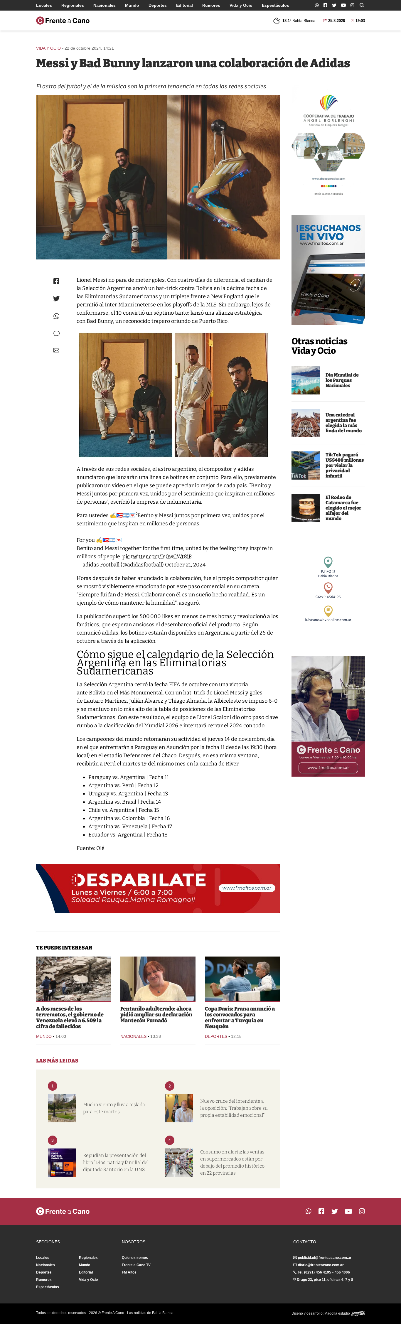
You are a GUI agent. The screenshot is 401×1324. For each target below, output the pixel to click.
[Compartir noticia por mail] (56, 350)
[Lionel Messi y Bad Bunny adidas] (158, 177)
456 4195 (323, 1272)
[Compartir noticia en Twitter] (56, 298)
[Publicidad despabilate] (158, 888)
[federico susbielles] (179, 1108)
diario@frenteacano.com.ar (321, 1265)
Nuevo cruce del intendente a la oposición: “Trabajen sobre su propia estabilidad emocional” (234, 1108)
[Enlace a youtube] (343, 5)
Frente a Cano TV (136, 1265)
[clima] (62, 1108)
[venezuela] (73, 979)
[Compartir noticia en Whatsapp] (56, 316)
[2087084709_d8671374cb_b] (306, 423)
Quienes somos (135, 1258)
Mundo (132, 5)
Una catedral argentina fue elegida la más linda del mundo (344, 423)
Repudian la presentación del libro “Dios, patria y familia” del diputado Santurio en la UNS (116, 1162)
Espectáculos (275, 5)
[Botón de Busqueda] (362, 5)
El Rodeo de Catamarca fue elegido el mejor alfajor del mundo (343, 508)
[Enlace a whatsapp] (317, 5)
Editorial (184, 5)
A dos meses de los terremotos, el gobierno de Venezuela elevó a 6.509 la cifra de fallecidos (70, 1018)
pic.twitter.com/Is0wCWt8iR (157, 556)
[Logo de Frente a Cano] (63, 20)
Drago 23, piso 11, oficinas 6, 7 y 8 (325, 1280)
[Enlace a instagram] (352, 5)
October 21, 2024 (185, 564)
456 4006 (342, 1272)
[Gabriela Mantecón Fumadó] (157, 979)
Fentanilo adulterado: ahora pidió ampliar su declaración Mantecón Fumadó (156, 1015)
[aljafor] (306, 508)
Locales (44, 5)
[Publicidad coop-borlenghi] (328, 142)
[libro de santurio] (62, 1162)
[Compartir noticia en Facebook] (56, 281)
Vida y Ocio (241, 5)
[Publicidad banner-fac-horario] (328, 716)
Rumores (211, 5)
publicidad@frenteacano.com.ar (324, 1258)
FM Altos (129, 1272)
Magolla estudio (337, 1313)
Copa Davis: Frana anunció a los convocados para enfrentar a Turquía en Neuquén (240, 1018)
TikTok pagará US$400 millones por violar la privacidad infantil (345, 465)
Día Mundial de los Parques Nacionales (342, 380)
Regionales (72, 5)
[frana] (242, 979)
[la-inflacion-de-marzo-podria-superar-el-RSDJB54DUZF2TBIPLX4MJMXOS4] (179, 1162)
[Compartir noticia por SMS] (56, 333)
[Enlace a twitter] (334, 5)
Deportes (158, 5)
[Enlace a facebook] (325, 5)
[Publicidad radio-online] (328, 270)
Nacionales (104, 5)
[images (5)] (306, 380)
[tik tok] (306, 465)
